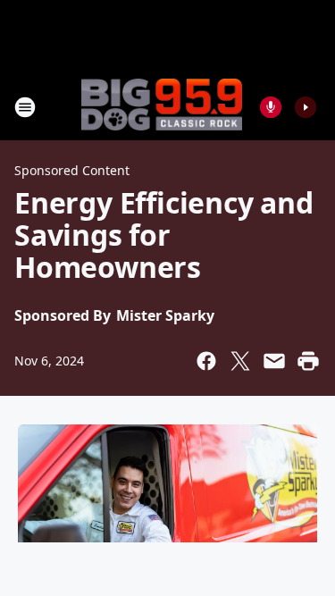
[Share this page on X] (240, 361)
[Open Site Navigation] (25, 107)
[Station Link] (161, 106)
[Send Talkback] (270, 107)
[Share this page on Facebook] (206, 361)
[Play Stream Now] (305, 107)
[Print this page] (308, 361)
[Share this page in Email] (274, 361)
